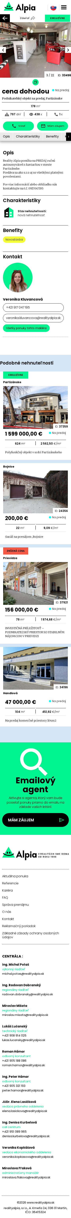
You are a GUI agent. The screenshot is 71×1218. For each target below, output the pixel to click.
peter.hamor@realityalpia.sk (22, 1090)
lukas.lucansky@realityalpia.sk (23, 1040)
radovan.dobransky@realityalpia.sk (27, 994)
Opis (6, 136)
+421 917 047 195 (18, 307)
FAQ (5, 898)
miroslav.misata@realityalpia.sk (25, 1015)
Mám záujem (21, 820)
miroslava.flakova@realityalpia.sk (26, 1177)
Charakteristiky (28, 136)
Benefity (52, 136)
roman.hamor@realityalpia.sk (23, 1065)
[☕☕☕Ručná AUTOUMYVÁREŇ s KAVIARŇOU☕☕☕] (30, 7)
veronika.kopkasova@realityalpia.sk (27, 1157)
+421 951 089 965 (14, 1131)
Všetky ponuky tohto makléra (26, 328)
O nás (6, 912)
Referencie (10, 883)
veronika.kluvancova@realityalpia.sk (33, 318)
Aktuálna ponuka (15, 876)
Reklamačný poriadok (19, 926)
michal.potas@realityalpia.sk (23, 974)
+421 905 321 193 (13, 1086)
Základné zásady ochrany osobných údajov (30, 935)
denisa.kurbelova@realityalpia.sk (26, 1136)
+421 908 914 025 (14, 1035)
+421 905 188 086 (14, 1061)
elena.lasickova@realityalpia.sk (24, 1111)
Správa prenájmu (15, 905)
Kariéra (7, 890)
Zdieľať (24, 18)
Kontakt (8, 919)
